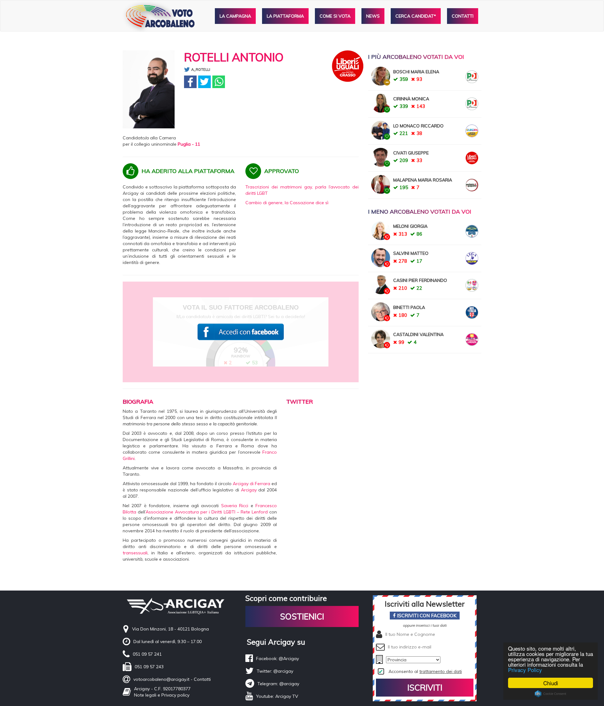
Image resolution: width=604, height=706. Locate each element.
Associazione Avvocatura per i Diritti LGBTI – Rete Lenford (207, 512)
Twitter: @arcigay (275, 671)
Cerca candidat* (415, 16)
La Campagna (235, 16)
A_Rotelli (200, 69)
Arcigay (249, 490)
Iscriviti (424, 687)
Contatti (462, 16)
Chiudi (550, 683)
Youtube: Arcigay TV (277, 696)
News (373, 16)
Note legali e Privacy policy (161, 695)
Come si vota (335, 16)
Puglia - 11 (189, 144)
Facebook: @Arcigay (277, 658)
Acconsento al (425, 671)
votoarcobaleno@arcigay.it (161, 679)
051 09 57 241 (147, 654)
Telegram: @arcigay (278, 683)
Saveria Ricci (234, 505)
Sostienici (302, 616)
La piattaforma (285, 16)
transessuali (135, 553)
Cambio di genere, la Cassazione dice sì (286, 202)
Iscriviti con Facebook (426, 616)
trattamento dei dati (440, 671)
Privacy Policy (525, 670)
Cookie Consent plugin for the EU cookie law (550, 693)
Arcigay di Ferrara (251, 483)
